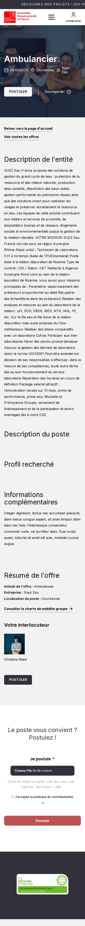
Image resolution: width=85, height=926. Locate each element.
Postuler (18, 91)
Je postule (42, 758)
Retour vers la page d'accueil (28, 128)
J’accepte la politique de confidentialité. (44, 800)
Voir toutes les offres (21, 137)
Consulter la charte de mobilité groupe (35, 609)
